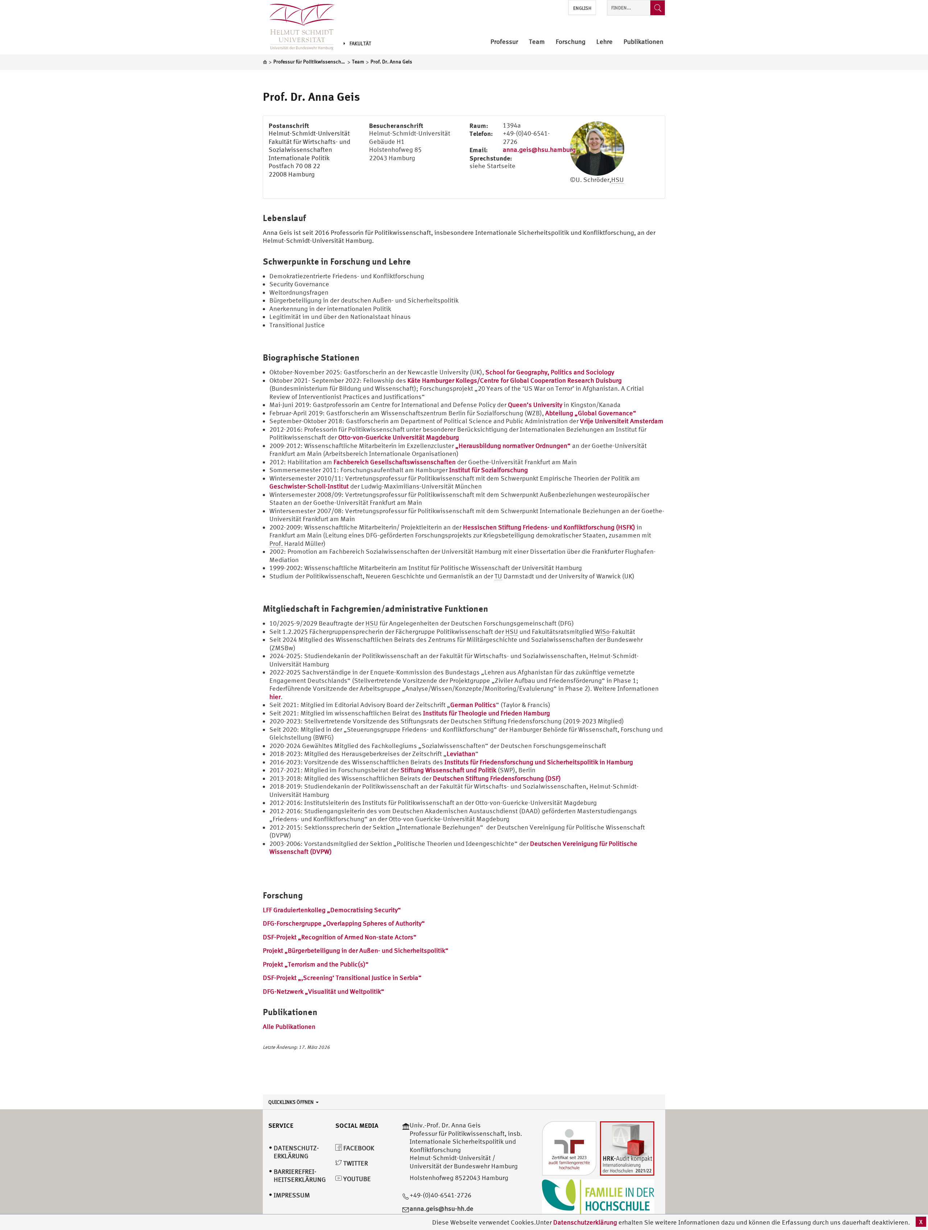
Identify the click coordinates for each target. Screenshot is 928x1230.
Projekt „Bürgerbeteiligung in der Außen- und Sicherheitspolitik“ (355, 950)
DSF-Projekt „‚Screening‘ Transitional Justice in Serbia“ (342, 977)
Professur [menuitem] (504, 41)
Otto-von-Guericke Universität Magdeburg (398, 437)
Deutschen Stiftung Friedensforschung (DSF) (497, 778)
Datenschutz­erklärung (296, 1152)
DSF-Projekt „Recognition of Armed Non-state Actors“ (340, 937)
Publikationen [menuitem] (643, 41)
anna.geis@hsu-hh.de (441, 1208)
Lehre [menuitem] (604, 41)
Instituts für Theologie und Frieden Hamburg (486, 713)
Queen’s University (535, 404)
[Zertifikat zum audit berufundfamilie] (569, 1148)
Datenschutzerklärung (585, 1222)
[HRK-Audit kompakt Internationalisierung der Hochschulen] (627, 1148)
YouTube (356, 1179)
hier (275, 697)
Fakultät (360, 43)
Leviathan (461, 753)
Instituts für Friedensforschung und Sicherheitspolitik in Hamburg (538, 762)
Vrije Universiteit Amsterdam (621, 421)
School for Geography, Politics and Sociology (549, 372)
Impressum (292, 1195)
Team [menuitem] (537, 41)
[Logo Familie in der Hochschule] (598, 1197)
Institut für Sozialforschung (488, 470)
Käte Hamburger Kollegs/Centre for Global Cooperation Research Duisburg (514, 380)
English (582, 8)
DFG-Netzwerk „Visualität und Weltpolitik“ (323, 991)
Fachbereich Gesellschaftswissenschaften (395, 462)
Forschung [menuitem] (570, 41)
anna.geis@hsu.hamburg (539, 149)
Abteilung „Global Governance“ (590, 413)
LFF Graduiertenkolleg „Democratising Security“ (332, 910)
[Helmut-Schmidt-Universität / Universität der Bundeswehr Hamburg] (299, 27)
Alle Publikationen (289, 1026)
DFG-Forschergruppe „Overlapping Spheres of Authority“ (344, 923)
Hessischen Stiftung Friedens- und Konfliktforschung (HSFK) (549, 527)
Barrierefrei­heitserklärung (300, 1176)
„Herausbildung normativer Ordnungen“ (513, 445)
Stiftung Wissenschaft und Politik (448, 770)
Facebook (358, 1148)
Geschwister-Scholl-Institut (309, 486)
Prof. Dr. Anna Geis (311, 96)
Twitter (355, 1163)
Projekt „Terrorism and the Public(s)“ (316, 964)
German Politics (473, 705)
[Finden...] (657, 7)
